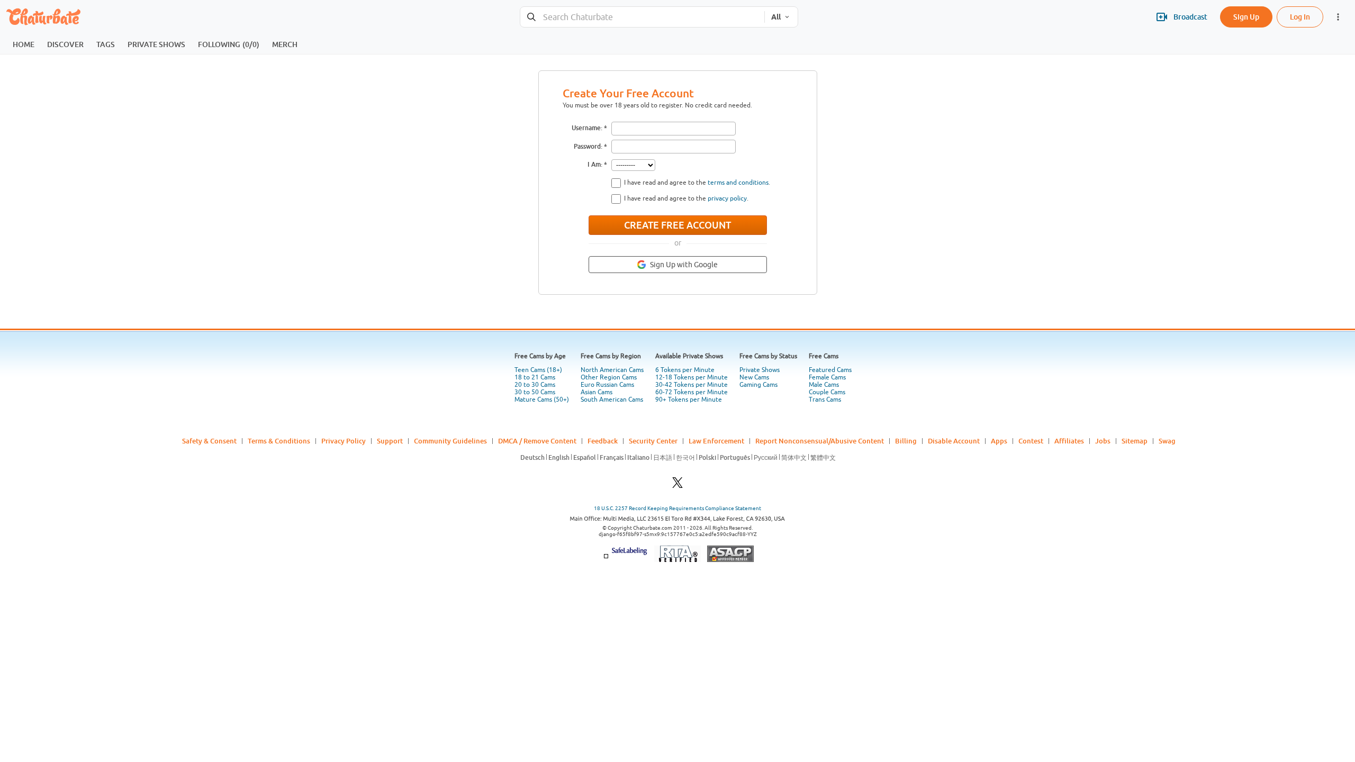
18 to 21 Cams (534, 377)
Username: (587, 128)
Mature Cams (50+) (541, 399)
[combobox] (642, 17)
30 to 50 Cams (534, 392)
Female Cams (827, 377)
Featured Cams (830, 370)
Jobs (1102, 441)
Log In (1300, 16)
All (776, 17)
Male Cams (824, 384)
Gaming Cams (758, 384)
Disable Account (954, 441)
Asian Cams (596, 392)
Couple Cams (827, 392)
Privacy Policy (343, 441)
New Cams (754, 377)
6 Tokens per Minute (685, 370)
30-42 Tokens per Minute (691, 384)
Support (390, 441)
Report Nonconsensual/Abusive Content (819, 441)
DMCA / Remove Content (537, 441)
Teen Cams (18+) (538, 370)
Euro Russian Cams (607, 384)
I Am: (595, 164)
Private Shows (759, 370)
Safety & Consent (209, 441)
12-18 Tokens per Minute (691, 377)
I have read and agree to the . (697, 182)
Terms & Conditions (279, 441)
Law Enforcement (716, 441)
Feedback (603, 441)
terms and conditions (738, 182)
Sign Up (1246, 16)
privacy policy (727, 198)
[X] (677, 485)
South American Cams (612, 399)
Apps (999, 441)
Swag (1167, 441)
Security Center (653, 441)
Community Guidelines (450, 441)
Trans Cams (825, 399)
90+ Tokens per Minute (688, 399)
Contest (1030, 441)
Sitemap (1135, 441)
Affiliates (1069, 441)
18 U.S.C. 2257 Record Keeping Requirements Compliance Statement (677, 508)
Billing (906, 441)
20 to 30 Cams (534, 384)
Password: (588, 146)
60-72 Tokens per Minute (691, 392)
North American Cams (612, 370)
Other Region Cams (609, 377)
